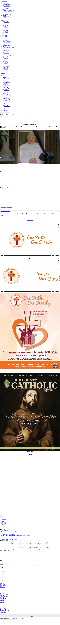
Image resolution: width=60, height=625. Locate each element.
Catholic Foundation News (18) (5, 591)
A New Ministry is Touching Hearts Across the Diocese (9, 539)
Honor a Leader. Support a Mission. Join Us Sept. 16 (8, 534)
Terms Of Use (21, 618)
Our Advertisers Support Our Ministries (5, 171)
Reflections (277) (3, 606)
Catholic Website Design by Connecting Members (7, 619)
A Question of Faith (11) (4, 585)
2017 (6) (3, 526)
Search (31, 119)
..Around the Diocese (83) (4, 596)
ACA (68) (1, 586)
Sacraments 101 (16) (3, 608)
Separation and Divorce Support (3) (5, 610)
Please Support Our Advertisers (4, 187)
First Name (2, 551)
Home (1, 114)
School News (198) (3, 609)
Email (1, 560)
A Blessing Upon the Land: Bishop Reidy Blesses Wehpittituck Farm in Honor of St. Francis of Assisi (16, 535)
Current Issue (30, 451)
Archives (28, 119)
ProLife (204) (2, 605)
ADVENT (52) (2, 587)
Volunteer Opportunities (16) (4, 612)
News (10, 122)
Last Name (2, 556)
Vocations (12, 122)
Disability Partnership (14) (4, 593)
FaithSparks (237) (3, 597)
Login (1, 75)
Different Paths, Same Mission (6, 207)
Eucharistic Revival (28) (4, 594)
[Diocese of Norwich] (3, 35)
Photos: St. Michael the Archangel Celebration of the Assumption (10, 536)
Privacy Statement (15, 618)
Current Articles (24, 119)
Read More (2, 215)
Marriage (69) (2, 601)
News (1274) (2, 602)
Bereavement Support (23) (4, 588)
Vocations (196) (2, 611)
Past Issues (30, 454)
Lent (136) (2, 600)
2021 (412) (4, 523)
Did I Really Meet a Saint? (4, 530)
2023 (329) (4, 521)
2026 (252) (4, 519)
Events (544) (2, 595)
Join (1, 564)
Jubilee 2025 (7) (2, 599)
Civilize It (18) (2, 592)
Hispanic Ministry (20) (3, 598)
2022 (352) (4, 522)
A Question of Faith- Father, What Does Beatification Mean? (10, 531)
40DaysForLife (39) (3, 584)
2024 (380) (4, 520)
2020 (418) (4, 524)
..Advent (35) (2, 607)
